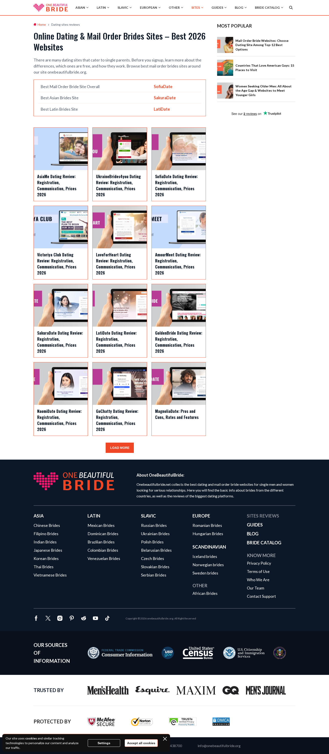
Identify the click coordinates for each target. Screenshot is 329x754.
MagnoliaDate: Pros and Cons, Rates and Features (177, 414)
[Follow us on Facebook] (36, 618)
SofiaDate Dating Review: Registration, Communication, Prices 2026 (176, 185)
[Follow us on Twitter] (48, 618)
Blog (239, 7)
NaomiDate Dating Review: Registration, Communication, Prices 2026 (59, 420)
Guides (217, 7)
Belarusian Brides (156, 550)
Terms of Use (258, 571)
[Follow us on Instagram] (59, 618)
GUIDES (255, 524)
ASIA (39, 515)
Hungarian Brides (207, 533)
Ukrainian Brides (155, 533)
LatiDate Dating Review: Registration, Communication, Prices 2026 (116, 342)
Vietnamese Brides (50, 574)
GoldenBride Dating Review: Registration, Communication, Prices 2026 (178, 342)
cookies (31, 738)
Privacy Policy (259, 563)
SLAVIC (148, 515)
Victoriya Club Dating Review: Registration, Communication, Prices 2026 (56, 264)
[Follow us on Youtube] (95, 618)
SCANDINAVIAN (209, 546)
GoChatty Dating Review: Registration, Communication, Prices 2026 (117, 420)
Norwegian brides (208, 564)
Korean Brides (46, 558)
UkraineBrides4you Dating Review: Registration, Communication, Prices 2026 (118, 185)
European (148, 7)
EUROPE (201, 515)
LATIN (94, 515)
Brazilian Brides (101, 541)
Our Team (255, 587)
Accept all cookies (141, 743)
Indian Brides (45, 541)
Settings (104, 743)
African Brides (205, 593)
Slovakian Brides (155, 566)
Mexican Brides (101, 525)
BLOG (252, 533)
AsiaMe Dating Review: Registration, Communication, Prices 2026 (56, 185)
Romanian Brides (207, 525)
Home (42, 24)
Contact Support (261, 596)
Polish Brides (152, 541)
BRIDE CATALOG (264, 542)
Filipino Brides (46, 533)
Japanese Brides (48, 550)
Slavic (123, 7)
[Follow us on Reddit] (83, 618)
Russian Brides (154, 525)
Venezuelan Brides (104, 558)
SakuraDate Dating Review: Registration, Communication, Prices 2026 (60, 342)
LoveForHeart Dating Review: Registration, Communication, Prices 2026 (115, 264)
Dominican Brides (103, 533)
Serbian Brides (153, 574)
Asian (80, 7)
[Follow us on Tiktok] (107, 618)
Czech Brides (152, 558)
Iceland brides (204, 556)
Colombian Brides (103, 550)
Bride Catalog (267, 7)
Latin (101, 7)
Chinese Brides (47, 525)
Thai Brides (43, 566)
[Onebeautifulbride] (51, 7)
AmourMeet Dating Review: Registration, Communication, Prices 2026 (178, 264)
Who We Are (258, 579)
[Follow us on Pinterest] (71, 618)
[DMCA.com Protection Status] (221, 724)
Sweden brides (205, 572)
